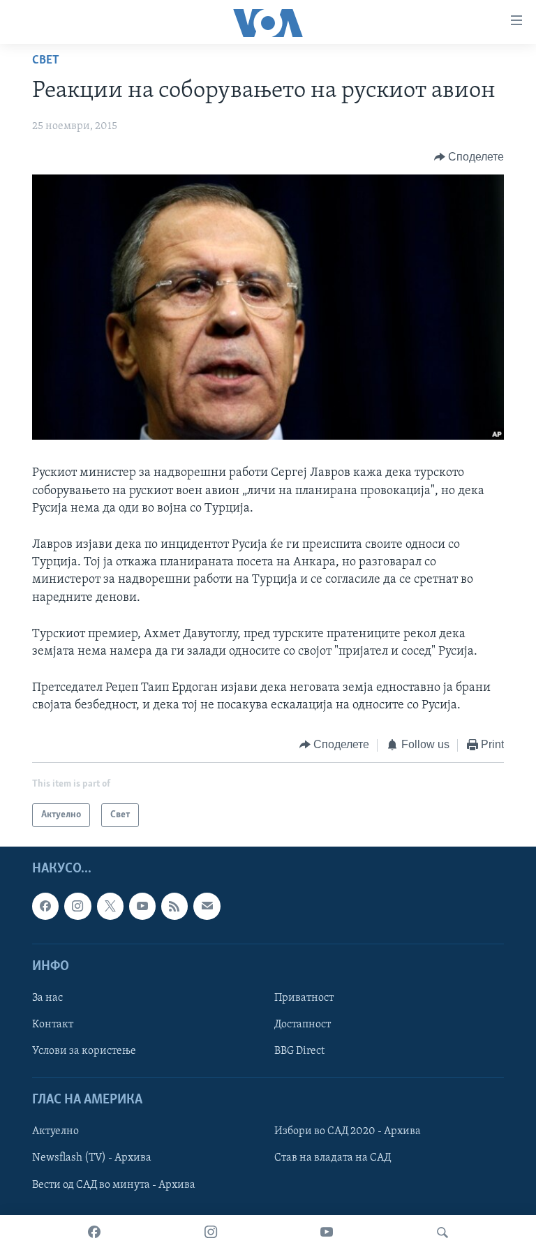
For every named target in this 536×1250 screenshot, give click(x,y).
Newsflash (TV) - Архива (91, 1158)
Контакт (52, 1024)
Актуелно (55, 1131)
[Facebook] (94, 1232)
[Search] (442, 1232)
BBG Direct (299, 1051)
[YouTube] (326, 1232)
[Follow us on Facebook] (45, 906)
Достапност (302, 1024)
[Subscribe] (206, 906)
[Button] (469, 157)
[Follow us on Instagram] (77, 906)
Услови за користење (84, 1051)
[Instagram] (210, 1232)
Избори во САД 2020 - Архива (347, 1131)
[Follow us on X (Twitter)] (110, 906)
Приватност (304, 998)
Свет (45, 60)
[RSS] (174, 906)
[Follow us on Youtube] (142, 906)
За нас (47, 998)
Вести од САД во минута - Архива (113, 1185)
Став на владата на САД (332, 1158)
